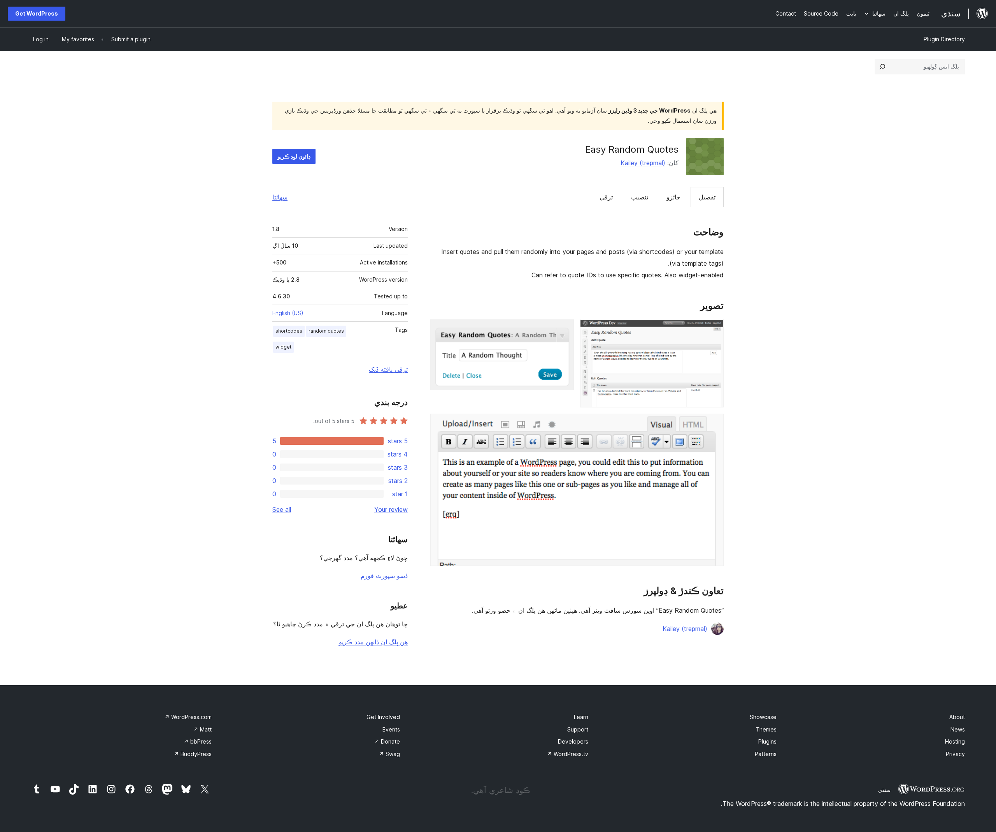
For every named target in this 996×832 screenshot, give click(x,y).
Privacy (955, 754)
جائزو (673, 197)
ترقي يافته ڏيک (388, 369)
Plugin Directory (944, 39)
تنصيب (639, 197)
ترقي (606, 197)
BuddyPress (193, 754)
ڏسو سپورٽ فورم (384, 576)
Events (391, 729)
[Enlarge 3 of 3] (713, 424)
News (957, 729)
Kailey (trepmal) (643, 163)
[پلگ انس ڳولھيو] (882, 66)
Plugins (767, 741)
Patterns (766, 754)
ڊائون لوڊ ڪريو (293, 156)
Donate (387, 741)
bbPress (198, 741)
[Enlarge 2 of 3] (563, 330)
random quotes (326, 331)
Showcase (763, 717)
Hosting (955, 741)
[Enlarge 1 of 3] (713, 330)
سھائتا (280, 197)
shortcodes (288, 331)
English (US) (287, 313)
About (957, 717)
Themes (766, 729)
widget (283, 347)
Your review (391, 509)
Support (577, 729)
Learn (581, 717)
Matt (202, 729)
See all (281, 509)
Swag (389, 754)
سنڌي (884, 790)
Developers (573, 741)
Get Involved (383, 717)
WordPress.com (188, 717)
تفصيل (707, 197)
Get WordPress (36, 13)
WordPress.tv (567, 754)
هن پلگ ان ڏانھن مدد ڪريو (373, 642)
